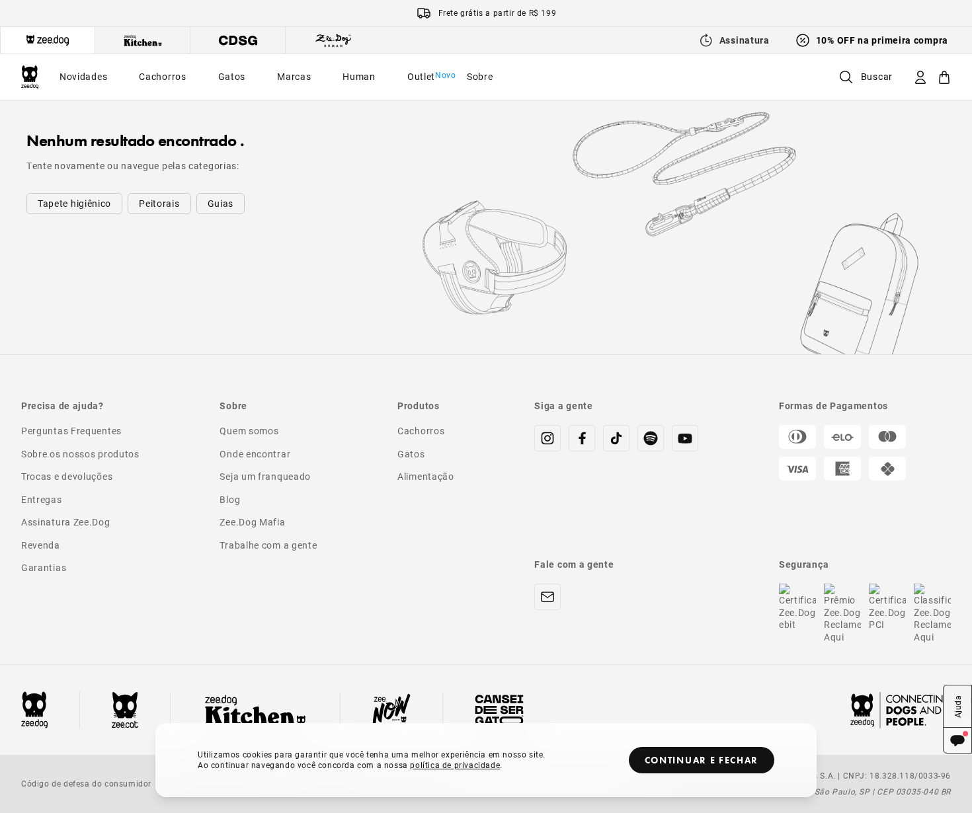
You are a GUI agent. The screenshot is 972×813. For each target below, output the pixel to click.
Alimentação (425, 476)
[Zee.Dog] (30, 77)
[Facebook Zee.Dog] (582, 438)
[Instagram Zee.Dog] (547, 438)
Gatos (411, 453)
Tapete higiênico (74, 203)
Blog (230, 499)
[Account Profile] (920, 77)
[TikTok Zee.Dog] (616, 438)
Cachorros (420, 430)
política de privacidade (455, 764)
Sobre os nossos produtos (80, 453)
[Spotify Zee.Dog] (650, 438)
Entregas (41, 499)
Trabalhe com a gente (268, 545)
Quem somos (249, 430)
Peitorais (159, 203)
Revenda (40, 545)
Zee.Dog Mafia (252, 522)
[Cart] (944, 77)
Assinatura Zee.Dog (65, 522)
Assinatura (744, 40)
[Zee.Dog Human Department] (333, 40)
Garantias (43, 567)
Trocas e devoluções (66, 476)
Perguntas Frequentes (71, 430)
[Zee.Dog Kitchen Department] (142, 40)
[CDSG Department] (238, 40)
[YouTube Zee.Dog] (685, 438)
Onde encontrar (255, 453)
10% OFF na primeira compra (882, 40)
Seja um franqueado (265, 476)
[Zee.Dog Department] (47, 40)
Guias (221, 203)
